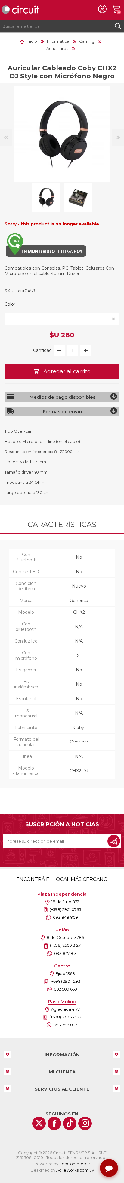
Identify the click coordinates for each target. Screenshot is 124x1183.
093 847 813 (65, 953)
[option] (46, 197)
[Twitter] (39, 1123)
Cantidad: (43, 350)
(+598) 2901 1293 (65, 981)
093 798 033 (66, 1024)
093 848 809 (65, 917)
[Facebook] (54, 1123)
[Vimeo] (69, 1123)
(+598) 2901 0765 (65, 909)
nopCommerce (74, 1163)
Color (10, 304)
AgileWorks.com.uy (75, 1170)
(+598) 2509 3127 (65, 945)
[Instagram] (85, 1123)
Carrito (115, 9)
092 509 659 (65, 989)
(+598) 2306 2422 (65, 1017)
